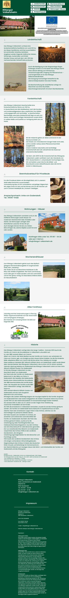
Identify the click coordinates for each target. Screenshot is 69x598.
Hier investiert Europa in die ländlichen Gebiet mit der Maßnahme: (52, 28)
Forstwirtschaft (39, 6)
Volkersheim (10, 12)
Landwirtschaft (39, 4)
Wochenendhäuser (57, 4)
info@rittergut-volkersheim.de (40, 241)
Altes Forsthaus (55, 6)
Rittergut (8, 10)
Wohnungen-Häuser (57, 9)
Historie (36, 9)
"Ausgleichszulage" (52, 29)
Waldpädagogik (40, 12)
